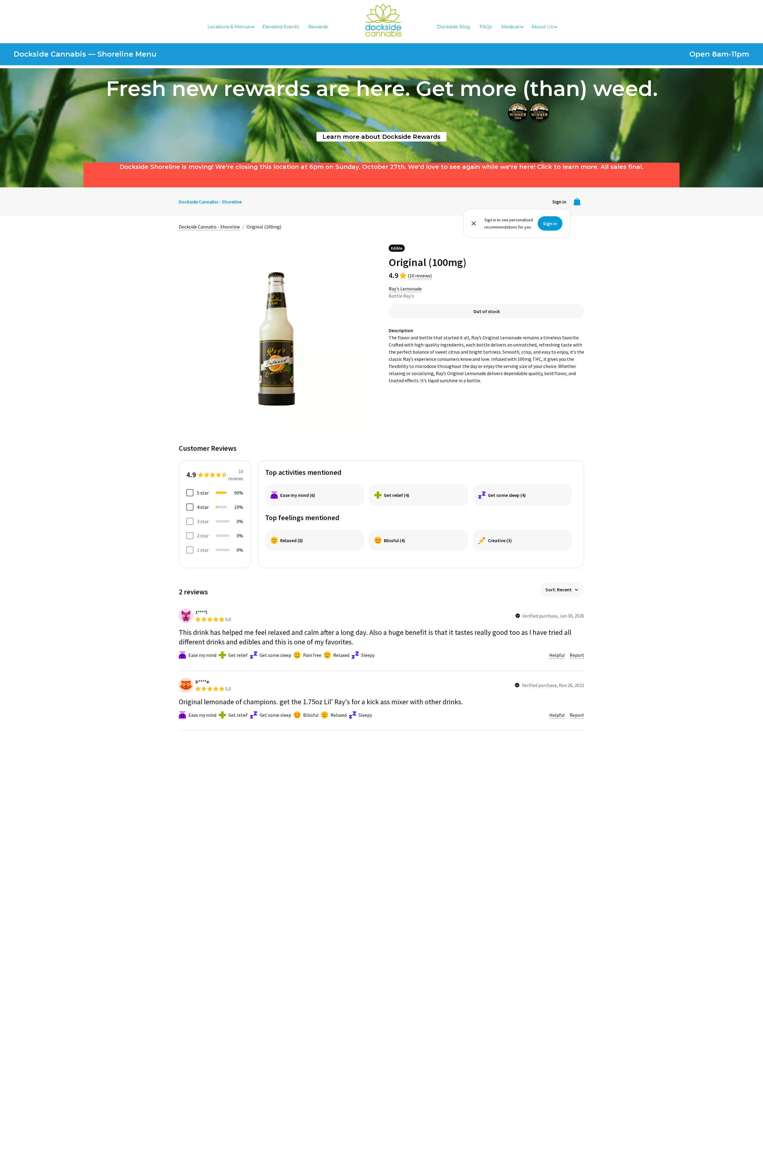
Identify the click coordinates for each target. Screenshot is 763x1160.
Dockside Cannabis (383, 20)
